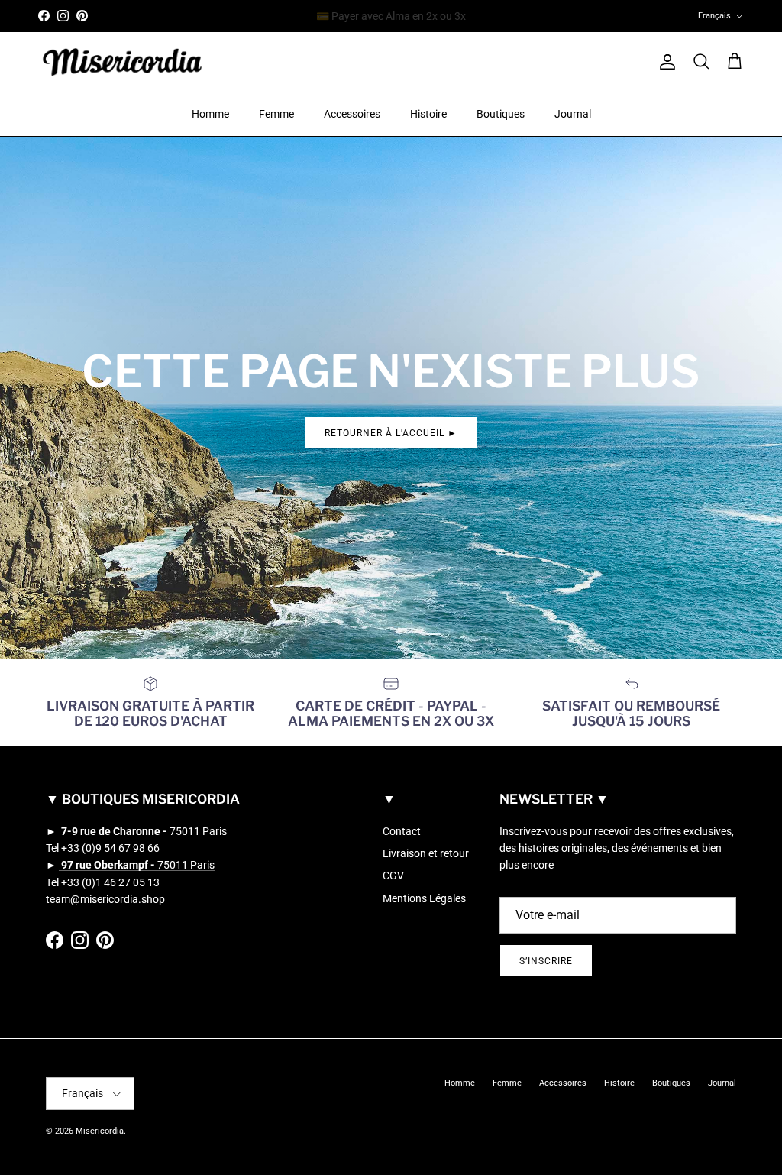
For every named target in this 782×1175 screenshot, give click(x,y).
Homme (210, 114)
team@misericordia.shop (105, 899)
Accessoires (352, 114)
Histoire (428, 114)
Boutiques (501, 114)
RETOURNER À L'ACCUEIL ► (391, 433)
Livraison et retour (426, 853)
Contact (402, 831)
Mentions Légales (424, 898)
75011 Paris (144, 831)
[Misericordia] (122, 62)
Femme (276, 114)
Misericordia (100, 1131)
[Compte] (664, 62)
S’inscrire (546, 961)
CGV (393, 875)
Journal (572, 114)
